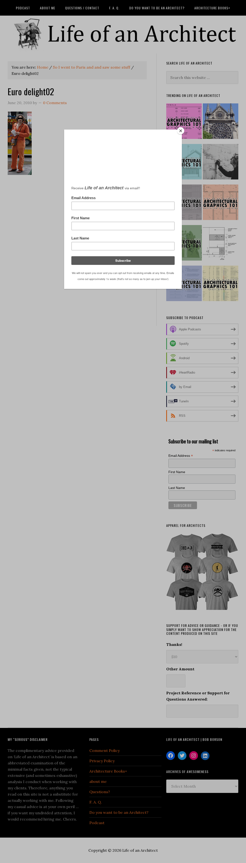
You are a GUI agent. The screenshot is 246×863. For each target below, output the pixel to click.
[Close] (180, 130)
